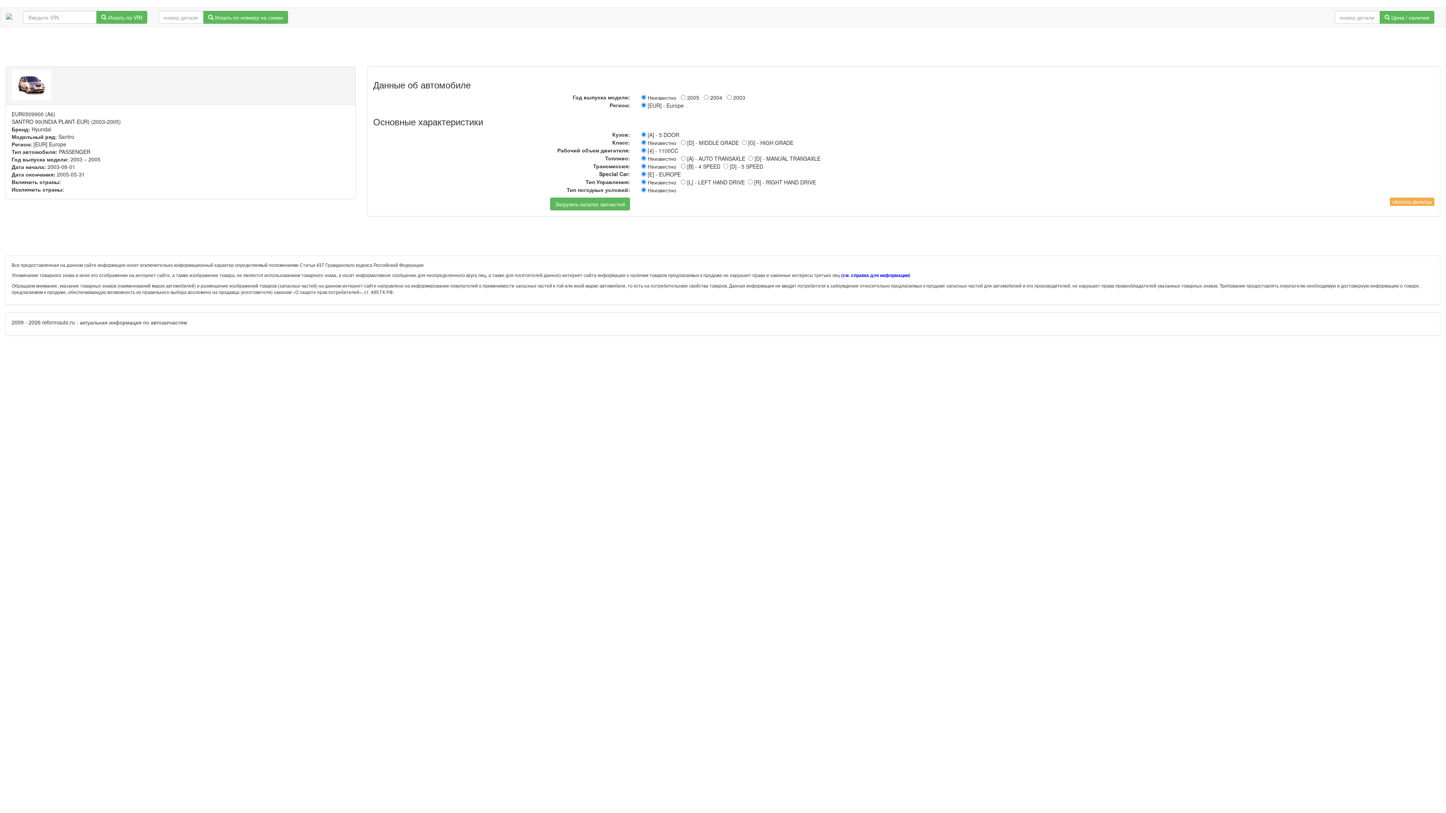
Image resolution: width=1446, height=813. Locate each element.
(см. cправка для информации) (875, 275)
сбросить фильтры (1412, 201)
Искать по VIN (124, 17)
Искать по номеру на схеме (248, 17)
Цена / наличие (1409, 17)
